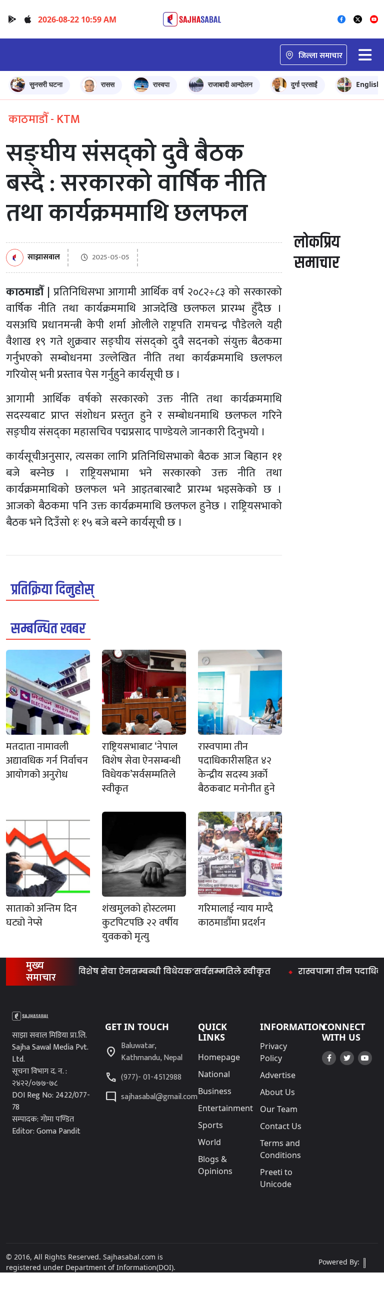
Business (215, 1091)
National (214, 1074)
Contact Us (281, 1126)
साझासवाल (44, 257)
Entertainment (225, 1108)
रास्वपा (161, 84)
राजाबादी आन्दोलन (230, 84)
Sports (210, 1125)
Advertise (278, 1075)
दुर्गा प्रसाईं (304, 84)
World (209, 1142)
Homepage (219, 1057)
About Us (277, 1092)
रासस (107, 84)
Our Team (279, 1109)
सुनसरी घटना (46, 84)
